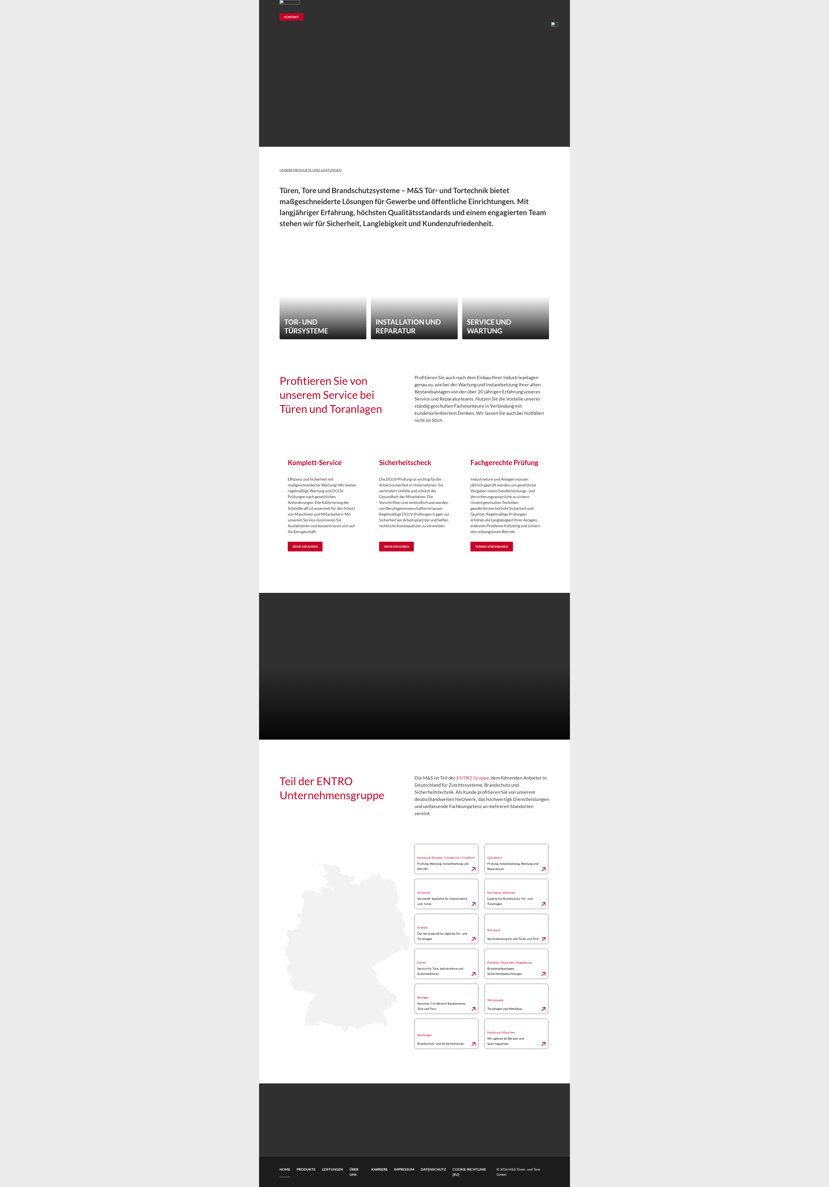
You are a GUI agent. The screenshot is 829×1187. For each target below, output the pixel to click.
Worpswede (495, 1000)
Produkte (306, 1169)
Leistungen (332, 1169)
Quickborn (494, 857)
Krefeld (422, 927)
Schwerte (423, 892)
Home (285, 1169)
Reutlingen (424, 1035)
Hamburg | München (501, 1032)
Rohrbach (493, 930)
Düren (421, 962)
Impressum (404, 1169)
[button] (560, 24)
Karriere (379, 1169)
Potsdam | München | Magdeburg (509, 962)
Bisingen (423, 997)
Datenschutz (433, 1169)
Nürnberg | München (501, 892)
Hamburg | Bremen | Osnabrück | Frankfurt (446, 857)
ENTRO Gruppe (472, 778)
